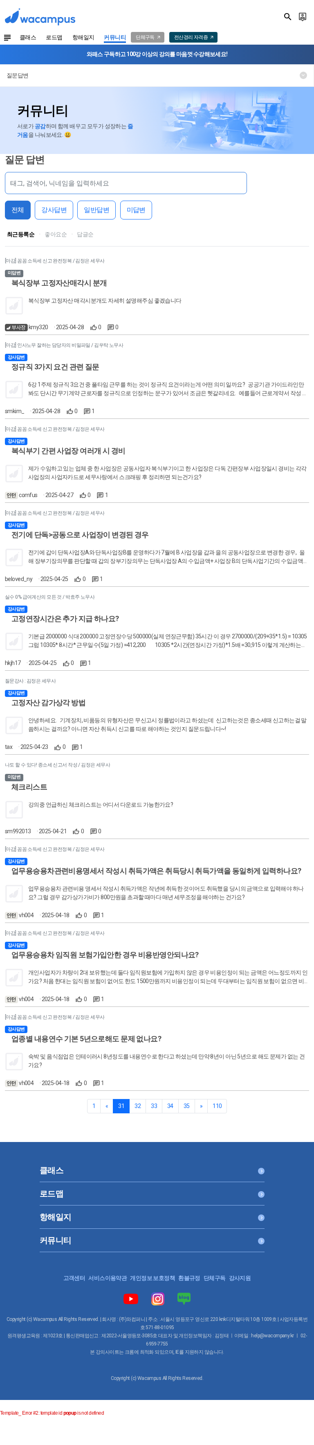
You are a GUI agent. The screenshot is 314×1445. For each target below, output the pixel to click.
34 (170, 1106)
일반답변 (96, 210)
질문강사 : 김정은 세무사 (30, 681)
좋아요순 (56, 234)
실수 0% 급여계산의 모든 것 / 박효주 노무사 (49, 597)
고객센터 (74, 1278)
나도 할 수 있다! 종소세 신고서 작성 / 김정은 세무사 (57, 765)
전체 (17, 210)
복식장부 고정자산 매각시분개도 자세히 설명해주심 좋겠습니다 (105, 300)
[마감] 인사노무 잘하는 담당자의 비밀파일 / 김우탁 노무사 (64, 345)
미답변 (136, 210)
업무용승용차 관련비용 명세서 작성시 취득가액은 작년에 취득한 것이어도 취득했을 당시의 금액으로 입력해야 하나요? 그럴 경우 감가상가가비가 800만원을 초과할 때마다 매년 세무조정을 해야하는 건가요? (166, 892)
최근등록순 (20, 234)
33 (154, 1106)
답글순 (85, 234)
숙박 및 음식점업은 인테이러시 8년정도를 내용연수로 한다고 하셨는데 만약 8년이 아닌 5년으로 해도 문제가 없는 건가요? (166, 1060)
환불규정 (189, 1278)
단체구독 (215, 1278)
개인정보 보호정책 (152, 1278)
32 (138, 1106)
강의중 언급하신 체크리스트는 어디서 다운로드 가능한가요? (100, 804)
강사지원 (240, 1278)
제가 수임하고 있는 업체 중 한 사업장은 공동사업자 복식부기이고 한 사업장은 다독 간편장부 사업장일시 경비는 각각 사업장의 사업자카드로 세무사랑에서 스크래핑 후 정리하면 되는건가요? (167, 472)
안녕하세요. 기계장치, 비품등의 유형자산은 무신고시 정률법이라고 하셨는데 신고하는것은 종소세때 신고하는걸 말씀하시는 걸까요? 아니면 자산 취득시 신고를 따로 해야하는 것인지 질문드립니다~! (167, 724)
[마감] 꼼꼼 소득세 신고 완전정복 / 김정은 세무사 (54, 261)
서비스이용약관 (107, 1278)
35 (187, 1106)
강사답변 (54, 210)
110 (217, 1106)
